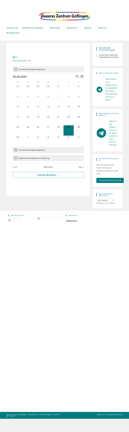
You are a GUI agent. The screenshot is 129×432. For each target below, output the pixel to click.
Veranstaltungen (20, 60)
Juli (16, 167)
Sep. (80, 167)
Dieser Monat (48, 167)
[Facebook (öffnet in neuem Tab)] (113, 2)
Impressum (101, 414)
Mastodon (71, 220)
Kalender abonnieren (47, 175)
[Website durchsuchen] (120, 38)
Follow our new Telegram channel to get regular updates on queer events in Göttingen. (113, 133)
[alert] (48, 69)
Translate (112, 203)
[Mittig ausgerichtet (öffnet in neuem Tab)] (121, 2)
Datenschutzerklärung (115, 414)
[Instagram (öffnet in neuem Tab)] (117, 2)
